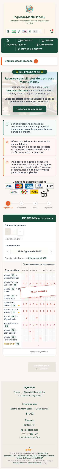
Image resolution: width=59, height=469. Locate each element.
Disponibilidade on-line (34, 392)
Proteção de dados (46, 456)
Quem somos (42, 409)
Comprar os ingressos (31, 395)
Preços (17, 392)
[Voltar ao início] (7, 40)
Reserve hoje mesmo (29, 108)
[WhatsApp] (32, 413)
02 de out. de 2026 (37, 258)
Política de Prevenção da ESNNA (29, 458)
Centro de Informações (21, 409)
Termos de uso (10, 456)
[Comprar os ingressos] (52, 31)
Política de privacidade (27, 456)
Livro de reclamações (30, 437)
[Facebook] (26, 413)
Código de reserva (43, 218)
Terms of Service (34, 463)
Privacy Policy (18, 463)
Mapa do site (42, 454)
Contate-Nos (29, 425)
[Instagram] (29, 413)
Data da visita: (12, 245)
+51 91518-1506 (31, 430)
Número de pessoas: (15, 225)
